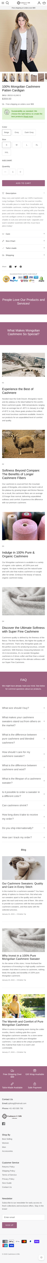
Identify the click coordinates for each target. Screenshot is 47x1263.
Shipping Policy (8, 1171)
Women (5, 1143)
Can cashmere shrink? (15, 805)
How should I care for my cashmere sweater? (16, 754)
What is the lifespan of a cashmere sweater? (21, 780)
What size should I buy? (15, 707)
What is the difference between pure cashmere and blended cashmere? (19, 738)
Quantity (6, 166)
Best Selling (7, 1139)
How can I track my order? (17, 837)
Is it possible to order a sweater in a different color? (21, 794)
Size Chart (7, 160)
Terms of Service (9, 1175)
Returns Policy (8, 1167)
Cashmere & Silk (14, 1254)
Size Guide (6, 1183)
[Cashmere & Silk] (23, 3)
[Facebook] (3, 1123)
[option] (23, 41)
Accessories (7, 1151)
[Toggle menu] (3, 3)
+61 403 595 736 (16, 1108)
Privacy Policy (8, 1179)
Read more (28, 116)
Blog (23, 849)
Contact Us (7, 1187)
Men (4, 1147)
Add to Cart (23, 183)
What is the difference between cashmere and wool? (19, 767)
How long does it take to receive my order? (20, 816)
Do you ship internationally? (17, 828)
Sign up (9, 1225)
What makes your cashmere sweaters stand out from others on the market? (21, 721)
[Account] (38, 3)
